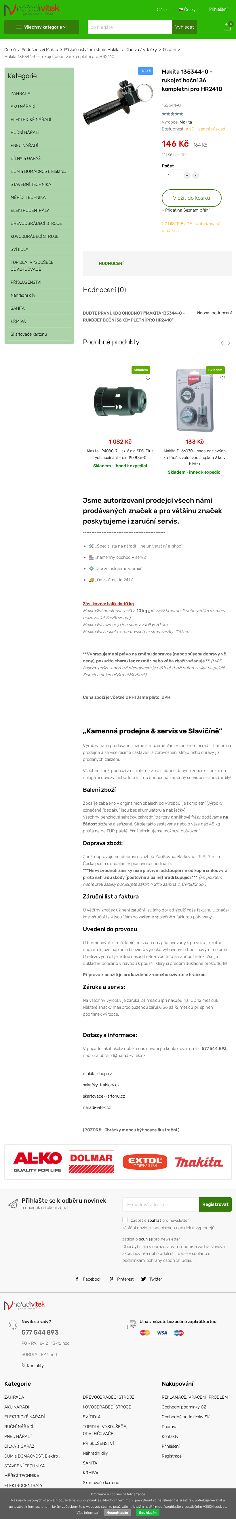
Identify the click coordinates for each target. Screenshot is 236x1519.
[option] (120, 422)
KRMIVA (18, 321)
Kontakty (35, 1365)
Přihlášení (218, 9)
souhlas (154, 1220)
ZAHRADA (21, 93)
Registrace (172, 1456)
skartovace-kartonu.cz (104, 1096)
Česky (190, 9)
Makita (186, 122)
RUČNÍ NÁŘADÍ (25, 132)
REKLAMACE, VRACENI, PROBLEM (195, 1397)
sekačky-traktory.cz (101, 1085)
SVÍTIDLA (19, 249)
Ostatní (169, 49)
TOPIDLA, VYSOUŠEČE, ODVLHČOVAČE (33, 266)
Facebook (91, 1279)
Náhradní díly (23, 295)
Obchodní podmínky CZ (184, 1407)
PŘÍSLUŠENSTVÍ (26, 282)
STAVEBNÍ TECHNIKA (31, 184)
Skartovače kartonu (29, 334)
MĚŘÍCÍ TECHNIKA (28, 197)
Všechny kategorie (43, 27)
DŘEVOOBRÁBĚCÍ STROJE (36, 223)
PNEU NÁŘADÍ (24, 145)
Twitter (155, 1279)
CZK (161, 9)
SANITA (18, 308)
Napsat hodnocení (214, 312)
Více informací (87, 1513)
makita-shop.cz (97, 1073)
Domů (10, 49)
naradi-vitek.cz (97, 1107)
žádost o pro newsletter (160, 1220)
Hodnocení (111, 263)
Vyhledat (184, 27)
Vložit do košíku (191, 198)
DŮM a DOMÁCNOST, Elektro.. (38, 171)
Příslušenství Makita (40, 49)
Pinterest (125, 1279)
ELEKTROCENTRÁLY (30, 210)
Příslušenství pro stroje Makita (91, 49)
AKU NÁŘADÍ (23, 106)
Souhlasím (148, 1513)
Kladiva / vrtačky (141, 49)
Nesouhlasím (117, 1513)
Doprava (170, 1426)
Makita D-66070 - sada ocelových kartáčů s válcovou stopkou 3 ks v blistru (195, 457)
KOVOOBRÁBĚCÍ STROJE (35, 236)
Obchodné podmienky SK (186, 1416)
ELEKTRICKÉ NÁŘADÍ (31, 119)
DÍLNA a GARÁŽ (26, 158)
